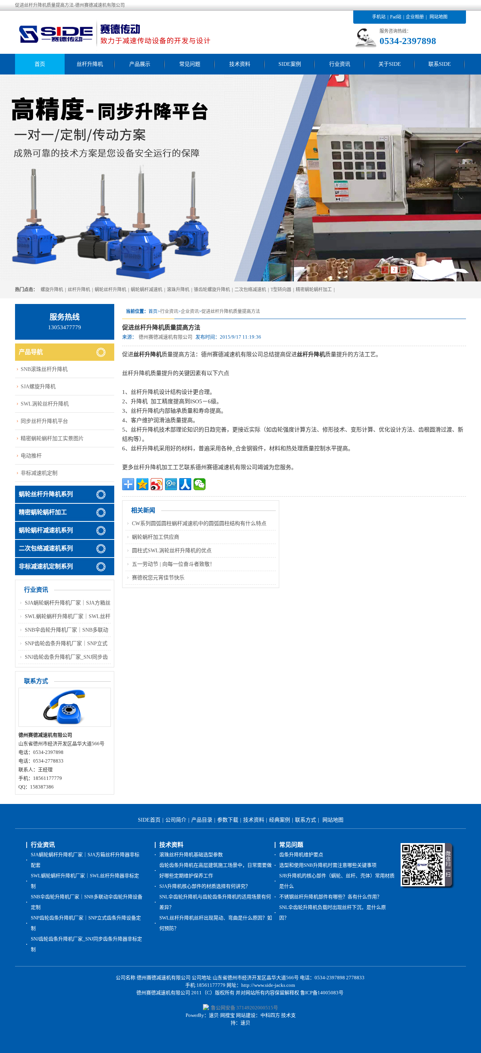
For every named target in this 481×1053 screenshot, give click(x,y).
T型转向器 (281, 289)
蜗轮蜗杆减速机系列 (46, 530)
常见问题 (189, 64)
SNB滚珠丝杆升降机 (44, 369)
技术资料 (239, 64)
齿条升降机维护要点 (301, 854)
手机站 (379, 17)
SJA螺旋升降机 (38, 386)
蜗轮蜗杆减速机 (146, 289)
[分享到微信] (200, 484)
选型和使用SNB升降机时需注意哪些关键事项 (328, 865)
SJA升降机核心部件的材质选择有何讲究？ (204, 886)
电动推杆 (31, 456)
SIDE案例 (289, 64)
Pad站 (395, 17)
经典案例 (279, 820)
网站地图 (439, 17)
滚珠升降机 (178, 289)
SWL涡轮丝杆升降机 (45, 404)
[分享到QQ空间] (142, 484)
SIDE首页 (149, 820)
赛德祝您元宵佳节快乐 (158, 577)
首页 (40, 64)
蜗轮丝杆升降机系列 (46, 494)
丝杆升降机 (90, 64)
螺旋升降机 (52, 289)
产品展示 (139, 64)
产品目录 (201, 820)
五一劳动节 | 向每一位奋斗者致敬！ (173, 564)
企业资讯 (190, 311)
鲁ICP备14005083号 (321, 992)
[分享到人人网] (185, 484)
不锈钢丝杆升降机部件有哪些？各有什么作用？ (330, 897)
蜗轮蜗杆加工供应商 (155, 537)
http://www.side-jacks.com (268, 985)
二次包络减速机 (250, 289)
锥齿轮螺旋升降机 (212, 289)
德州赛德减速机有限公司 (165, 337)
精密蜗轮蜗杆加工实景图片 (52, 438)
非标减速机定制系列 (46, 566)
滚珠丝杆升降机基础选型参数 (191, 854)
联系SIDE (439, 64)
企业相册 (415, 17)
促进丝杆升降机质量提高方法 (230, 311)
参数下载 (227, 820)
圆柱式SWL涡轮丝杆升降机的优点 (172, 550)
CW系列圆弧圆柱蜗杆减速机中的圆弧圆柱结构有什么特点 (199, 523)
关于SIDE (389, 64)
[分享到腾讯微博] (171, 484)
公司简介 (175, 820)
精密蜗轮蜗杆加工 (314, 289)
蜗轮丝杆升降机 (110, 289)
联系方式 (305, 820)
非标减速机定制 (39, 473)
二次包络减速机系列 (46, 548)
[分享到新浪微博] (157, 484)
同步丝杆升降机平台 (44, 421)
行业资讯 (339, 64)
